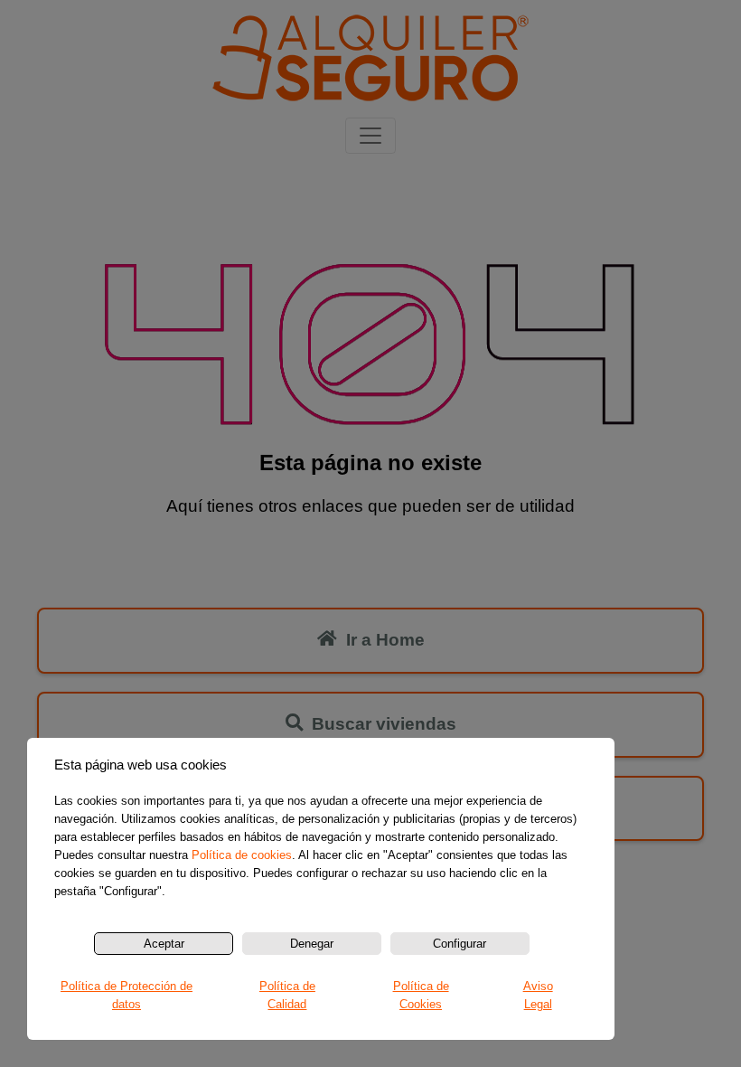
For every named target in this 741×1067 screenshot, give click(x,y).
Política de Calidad (287, 995)
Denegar (311, 943)
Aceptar (164, 943)
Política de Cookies (421, 995)
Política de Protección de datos (126, 995)
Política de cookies (242, 855)
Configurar (459, 943)
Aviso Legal (538, 995)
